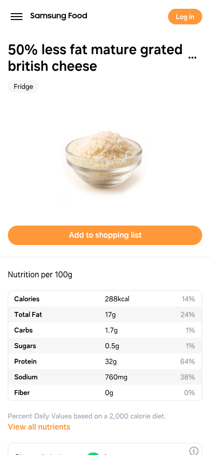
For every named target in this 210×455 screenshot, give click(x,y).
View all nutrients (39, 427)
